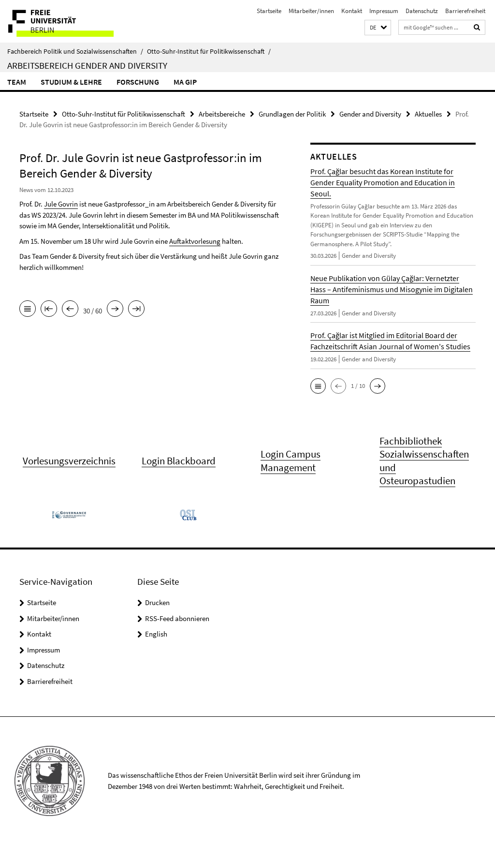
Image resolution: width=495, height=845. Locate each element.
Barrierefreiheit (465, 11)
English (156, 633)
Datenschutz (422, 11)
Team (16, 82)
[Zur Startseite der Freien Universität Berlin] (64, 21)
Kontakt (351, 11)
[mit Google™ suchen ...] (477, 27)
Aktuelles (428, 114)
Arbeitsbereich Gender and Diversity (87, 65)
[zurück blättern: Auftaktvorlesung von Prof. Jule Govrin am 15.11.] (70, 309)
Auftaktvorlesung (194, 241)
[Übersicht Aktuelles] (27, 309)
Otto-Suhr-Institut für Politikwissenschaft (209, 51)
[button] (377, 28)
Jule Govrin (61, 203)
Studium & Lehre (71, 82)
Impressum (383, 11)
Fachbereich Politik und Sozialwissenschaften (75, 51)
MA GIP (185, 82)
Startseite (269, 11)
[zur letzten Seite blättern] (136, 309)
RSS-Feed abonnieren (177, 618)
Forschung (137, 82)
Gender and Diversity (370, 114)
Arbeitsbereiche (222, 114)
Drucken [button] (157, 602)
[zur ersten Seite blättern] (49, 309)
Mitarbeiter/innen (311, 11)
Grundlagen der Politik (292, 114)
